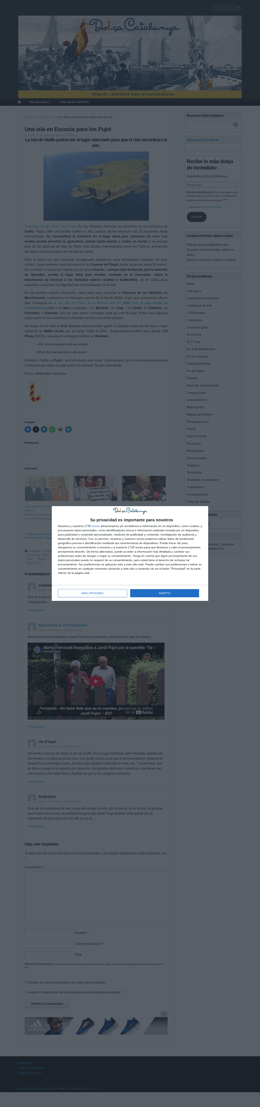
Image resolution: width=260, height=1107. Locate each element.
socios (96, 526)
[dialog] (130, 553)
